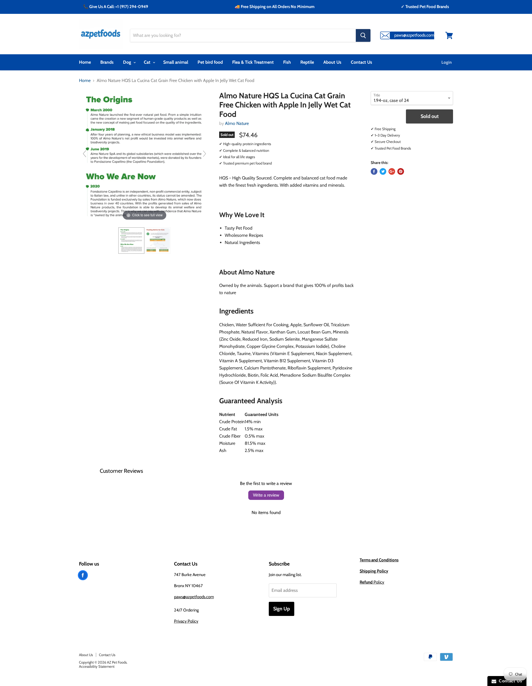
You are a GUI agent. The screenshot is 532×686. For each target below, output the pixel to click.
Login (446, 62)
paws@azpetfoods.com (194, 596)
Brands (107, 62)
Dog (127, 62)
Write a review (266, 495)
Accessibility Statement (96, 666)
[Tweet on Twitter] (383, 171)
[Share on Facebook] (374, 171)
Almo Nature (237, 123)
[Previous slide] (84, 153)
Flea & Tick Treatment (253, 62)
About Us (332, 62)
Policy (372, 582)
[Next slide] (204, 153)
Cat (148, 62)
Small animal (175, 62)
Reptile (307, 62)
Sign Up (281, 609)
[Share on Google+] (391, 171)
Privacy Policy (186, 621)
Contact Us (361, 62)
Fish (287, 62)
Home (85, 62)
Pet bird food (210, 62)
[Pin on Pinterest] (400, 171)
